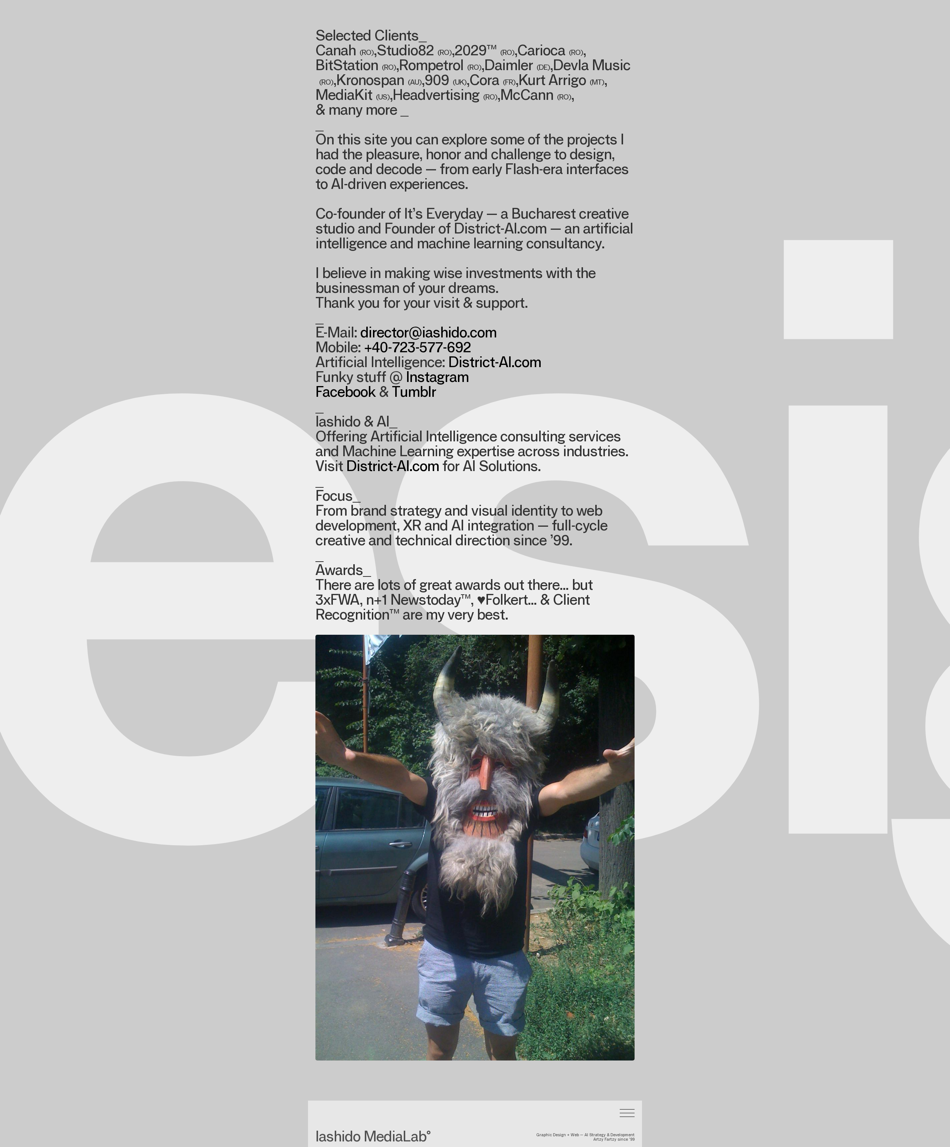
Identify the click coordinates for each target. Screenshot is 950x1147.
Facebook (345, 393)
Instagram (437, 378)
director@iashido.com (428, 334)
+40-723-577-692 (417, 349)
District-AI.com (494, 363)
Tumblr (414, 393)
